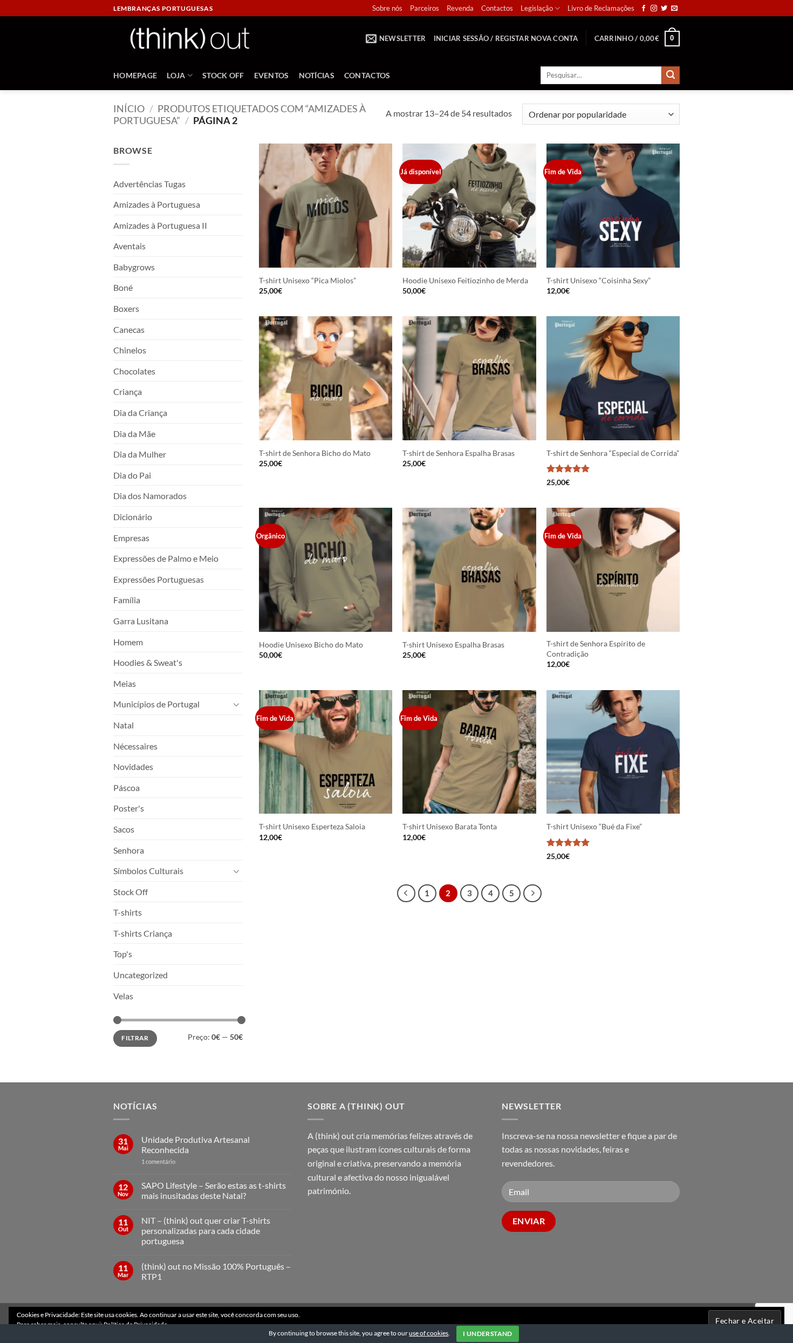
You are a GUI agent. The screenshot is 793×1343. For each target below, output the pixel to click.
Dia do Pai (132, 475)
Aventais (129, 246)
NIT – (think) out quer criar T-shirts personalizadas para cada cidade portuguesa (205, 1230)
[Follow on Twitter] (664, 8)
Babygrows (134, 267)
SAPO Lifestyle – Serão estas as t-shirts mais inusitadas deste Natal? (213, 1190)
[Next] (532, 893)
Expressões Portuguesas (158, 579)
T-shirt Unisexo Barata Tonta (449, 826)
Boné (123, 287)
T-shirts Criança (142, 933)
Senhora (128, 850)
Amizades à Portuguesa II (160, 225)
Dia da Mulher (139, 454)
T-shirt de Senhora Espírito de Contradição (595, 648)
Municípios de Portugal (156, 704)
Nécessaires (135, 746)
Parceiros (424, 8)
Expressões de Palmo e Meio (165, 558)
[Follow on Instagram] (654, 8)
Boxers (126, 308)
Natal (123, 725)
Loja (176, 75)
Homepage (135, 75)
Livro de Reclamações (601, 8)
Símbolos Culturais (148, 870)
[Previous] (406, 893)
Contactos (497, 8)
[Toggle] (236, 704)
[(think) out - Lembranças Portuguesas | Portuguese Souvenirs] (189, 38)
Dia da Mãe (134, 433)
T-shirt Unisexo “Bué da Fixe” (594, 826)
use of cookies (428, 1333)
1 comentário (174, 1161)
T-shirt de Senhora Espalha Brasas (458, 453)
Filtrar (135, 1038)
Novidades (133, 766)
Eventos (271, 75)
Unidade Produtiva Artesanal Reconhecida (195, 1144)
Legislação (537, 8)
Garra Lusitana (140, 621)
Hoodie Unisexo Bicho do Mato (311, 644)
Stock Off (223, 75)
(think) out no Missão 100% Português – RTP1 (216, 1271)
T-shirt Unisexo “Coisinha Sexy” (598, 280)
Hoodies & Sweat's (147, 662)
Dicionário (132, 517)
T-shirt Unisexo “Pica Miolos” (307, 280)
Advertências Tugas (149, 184)
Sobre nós (387, 8)
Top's (122, 954)
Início (129, 108)
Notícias (316, 75)
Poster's (128, 808)
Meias (124, 683)
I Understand (487, 1334)
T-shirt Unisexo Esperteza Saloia (312, 826)
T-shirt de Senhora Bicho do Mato (315, 453)
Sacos (123, 829)
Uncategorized (140, 975)
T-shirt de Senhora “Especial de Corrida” (612, 453)
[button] (396, 38)
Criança (127, 391)
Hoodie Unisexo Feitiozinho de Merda (465, 280)
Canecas (129, 329)
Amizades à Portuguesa (156, 204)
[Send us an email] (674, 8)
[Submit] (670, 75)
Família (126, 600)
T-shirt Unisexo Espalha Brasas (453, 644)
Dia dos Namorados (150, 495)
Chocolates (134, 371)
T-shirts (127, 912)
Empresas (131, 538)
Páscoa (126, 787)
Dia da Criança (140, 412)
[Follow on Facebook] (643, 8)
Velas (123, 996)
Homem (128, 642)
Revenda (460, 8)
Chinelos (129, 350)
